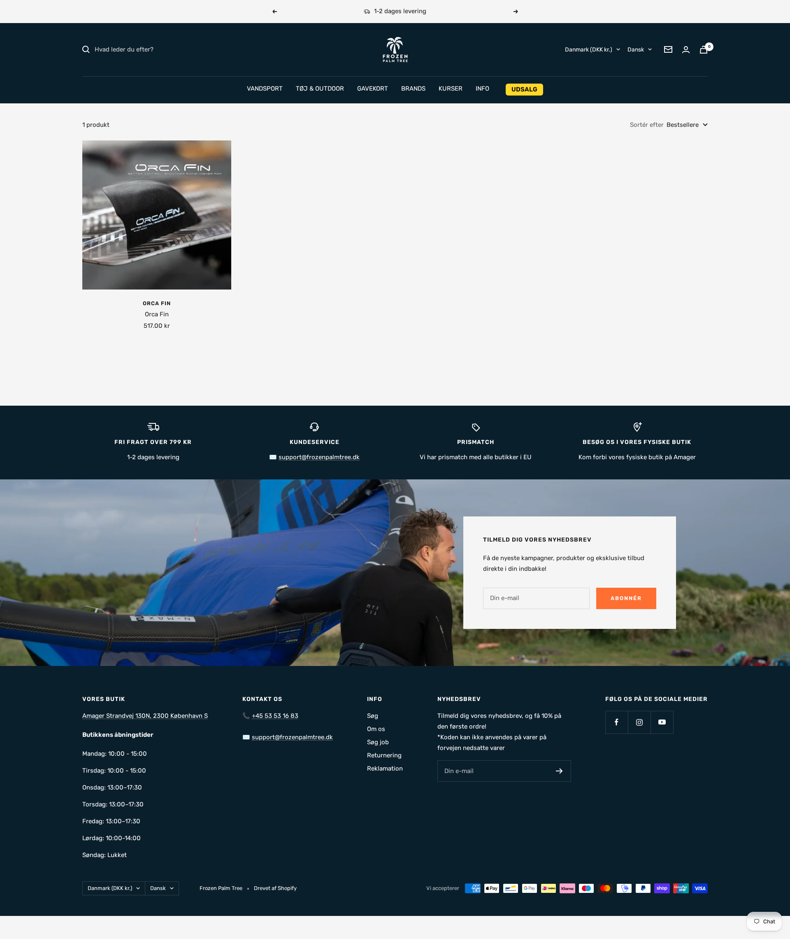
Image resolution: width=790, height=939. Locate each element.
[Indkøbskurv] (703, 50)
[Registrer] (559, 771)
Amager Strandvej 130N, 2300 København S (145, 715)
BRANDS (413, 88)
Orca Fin (157, 303)
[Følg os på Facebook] (616, 722)
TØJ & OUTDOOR (320, 88)
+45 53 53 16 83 (275, 715)
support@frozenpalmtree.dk (319, 457)
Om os (376, 729)
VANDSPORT (265, 88)
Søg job (378, 742)
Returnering (384, 755)
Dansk (635, 49)
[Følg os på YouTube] (662, 722)
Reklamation (385, 768)
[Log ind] (686, 49)
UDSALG (524, 89)
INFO (482, 88)
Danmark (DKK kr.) (588, 49)
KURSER (450, 88)
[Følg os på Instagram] (639, 722)
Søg (372, 715)
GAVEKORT (372, 88)
